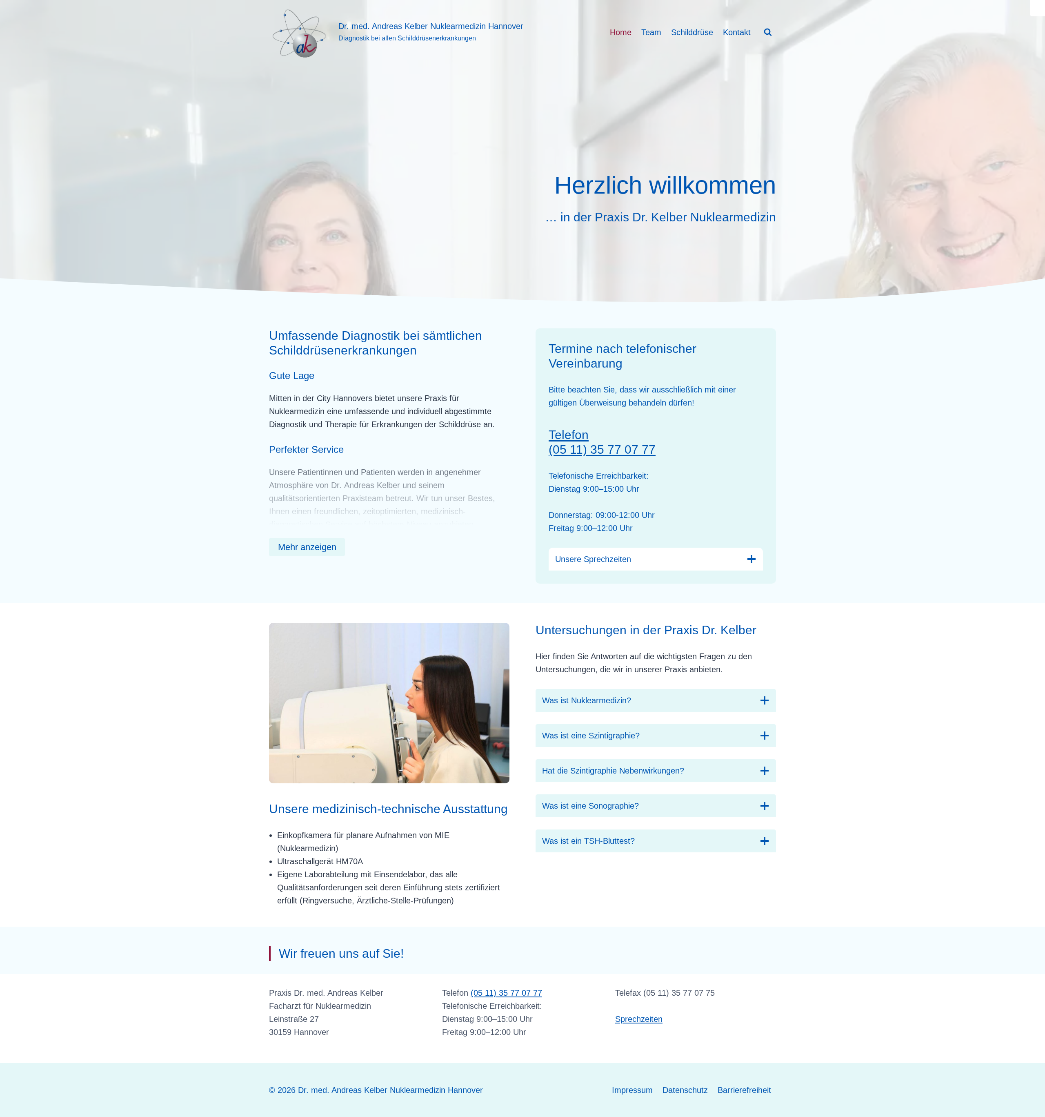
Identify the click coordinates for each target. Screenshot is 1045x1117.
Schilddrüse (692, 32)
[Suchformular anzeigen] (768, 32)
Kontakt (737, 32)
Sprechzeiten (639, 1018)
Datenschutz (685, 1090)
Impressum (632, 1090)
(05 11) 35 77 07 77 (506, 992)
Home (620, 32)
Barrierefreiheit (744, 1090)
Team (651, 32)
